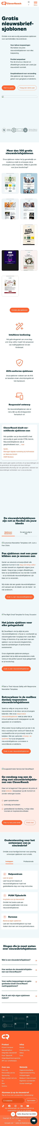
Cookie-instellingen (26, 1083)
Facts (21, 1055)
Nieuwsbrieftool (7, 1050)
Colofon (4, 1086)
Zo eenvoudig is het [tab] (26, 533)
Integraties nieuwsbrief (9, 1053)
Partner (22, 1047)
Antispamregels (25, 1075)
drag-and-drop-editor (27, 565)
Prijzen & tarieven (7, 1047)
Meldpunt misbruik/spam (28, 1078)
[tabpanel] (19, 570)
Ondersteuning (24, 1050)
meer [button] (22, 444)
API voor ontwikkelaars (9, 1061)
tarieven (9, 791)
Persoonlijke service (8, 1073)
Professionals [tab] (28, 861)
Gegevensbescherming (27, 1073)
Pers (3, 1083)
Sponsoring (5, 1075)
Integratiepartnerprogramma (11, 1058)
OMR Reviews (8, 457)
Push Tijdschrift (7, 1055)
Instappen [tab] (9, 861)
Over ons (5, 1070)
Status (22, 1053)
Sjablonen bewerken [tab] (8, 533)
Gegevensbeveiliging (26, 1070)
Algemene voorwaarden (27, 1081)
